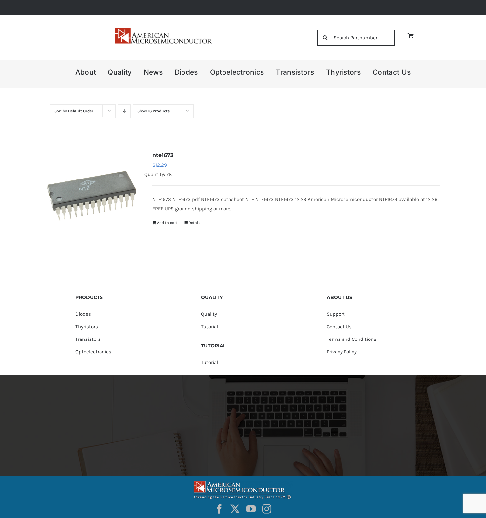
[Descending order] (124, 111)
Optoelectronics (93, 352)
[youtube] (251, 509)
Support (336, 314)
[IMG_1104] (162, 29)
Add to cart (167, 222)
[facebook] (219, 509)
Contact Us (339, 327)
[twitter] (235, 509)
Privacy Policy (342, 352)
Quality (209, 314)
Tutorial (209, 327)
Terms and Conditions (351, 339)
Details (194, 222)
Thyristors (86, 327)
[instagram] (266, 509)
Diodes (83, 314)
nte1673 (162, 155)
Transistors (88, 339)
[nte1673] (91, 195)
